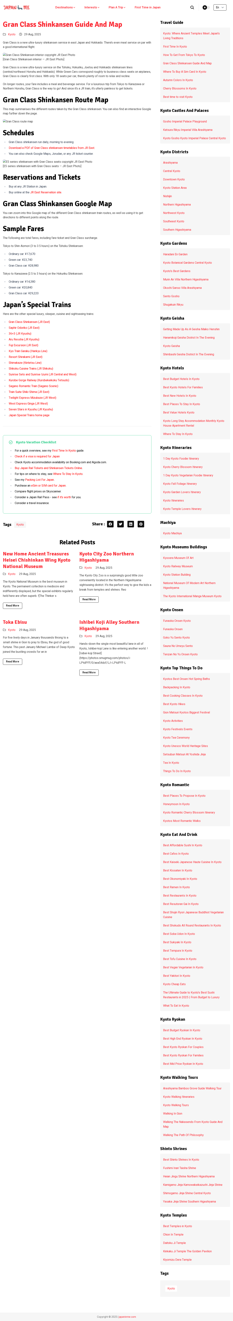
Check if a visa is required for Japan (37, 456)
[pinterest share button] (141, 524)
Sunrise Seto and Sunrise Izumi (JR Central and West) (42, 374)
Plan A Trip (116, 7)
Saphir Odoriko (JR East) (24, 328)
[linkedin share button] (130, 524)
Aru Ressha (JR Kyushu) (24, 339)
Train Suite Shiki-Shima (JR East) (29, 392)
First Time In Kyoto (64, 450)
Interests (90, 7)
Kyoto (11, 34)
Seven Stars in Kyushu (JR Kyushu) (31, 409)
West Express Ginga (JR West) (28, 403)
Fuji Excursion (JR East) (23, 345)
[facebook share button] (110, 524)
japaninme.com (127, 1317)
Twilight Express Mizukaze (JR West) (32, 398)
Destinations (64, 7)
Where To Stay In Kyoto (68, 474)
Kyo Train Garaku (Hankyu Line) (28, 351)
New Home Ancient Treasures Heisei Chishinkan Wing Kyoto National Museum (36, 560)
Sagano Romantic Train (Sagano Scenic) (33, 386)
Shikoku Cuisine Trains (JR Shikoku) (31, 368)
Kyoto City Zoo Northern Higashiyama (106, 557)
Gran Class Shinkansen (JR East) (29, 322)
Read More (12, 606)
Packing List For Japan (39, 480)
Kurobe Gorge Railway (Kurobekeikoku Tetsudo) (39, 380)
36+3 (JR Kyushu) (20, 333)
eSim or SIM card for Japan (48, 485)
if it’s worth (64, 497)
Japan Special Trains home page (29, 415)
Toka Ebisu (15, 622)
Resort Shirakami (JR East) (25, 357)
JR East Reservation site (45, 192)
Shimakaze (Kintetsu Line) (25, 363)
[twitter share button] (120, 524)
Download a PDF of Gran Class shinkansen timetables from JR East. (52, 148)
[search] (192, 7)
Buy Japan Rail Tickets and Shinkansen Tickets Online (48, 468)
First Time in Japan (148, 7)
